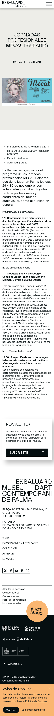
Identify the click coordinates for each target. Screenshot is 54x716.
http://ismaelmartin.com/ (16, 267)
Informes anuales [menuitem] (11, 603)
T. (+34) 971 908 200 (15, 516)
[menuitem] (5, 539)
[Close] (49, 688)
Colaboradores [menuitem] (10, 592)
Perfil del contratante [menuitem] (14, 599)
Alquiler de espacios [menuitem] (13, 589)
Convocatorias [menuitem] (10, 596)
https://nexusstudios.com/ (17, 351)
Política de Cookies (36, 701)
